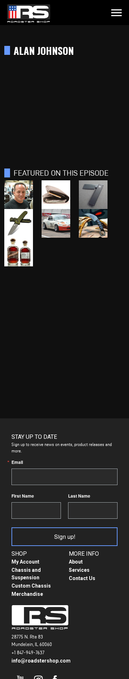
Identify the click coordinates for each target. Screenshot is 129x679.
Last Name (79, 496)
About (76, 562)
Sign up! (64, 536)
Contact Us (82, 578)
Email (17, 462)
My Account (25, 562)
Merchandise (27, 594)
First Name (22, 496)
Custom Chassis (31, 586)
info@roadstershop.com (41, 661)
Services (79, 570)
